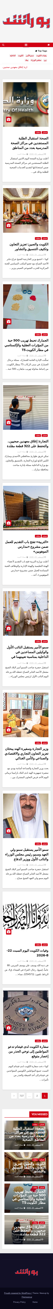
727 (22, 1095)
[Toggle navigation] (26, 45)
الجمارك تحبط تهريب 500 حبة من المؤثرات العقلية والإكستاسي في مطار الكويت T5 (26, 345)
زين (45, 60)
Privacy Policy (19, 1302)
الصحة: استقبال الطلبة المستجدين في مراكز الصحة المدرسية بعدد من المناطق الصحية (27, 1134)
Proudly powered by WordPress (18, 1293)
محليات (38, 132)
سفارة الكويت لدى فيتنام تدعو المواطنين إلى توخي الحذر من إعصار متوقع (28, 1051)
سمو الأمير (30, 56)
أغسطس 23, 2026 (36, 356)
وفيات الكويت (41, 56)
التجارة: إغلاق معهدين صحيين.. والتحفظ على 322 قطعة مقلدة (29, 1230)
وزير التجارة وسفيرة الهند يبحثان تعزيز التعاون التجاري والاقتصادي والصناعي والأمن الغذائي (26, 753)
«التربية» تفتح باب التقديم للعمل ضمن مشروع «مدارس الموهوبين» (26, 546)
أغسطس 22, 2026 (36, 961)
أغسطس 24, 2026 (36, 154)
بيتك (26, 60)
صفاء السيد (21, 154)
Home (35, 1302)
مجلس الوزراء (36, 60)
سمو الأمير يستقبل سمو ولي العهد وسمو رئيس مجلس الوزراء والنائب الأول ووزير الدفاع (26, 854)
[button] (3, 45)
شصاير (45, 132)
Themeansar (26, 1297)
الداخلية (12, 56)
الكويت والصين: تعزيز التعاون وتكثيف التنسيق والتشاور (29, 1167)
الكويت (20, 56)
